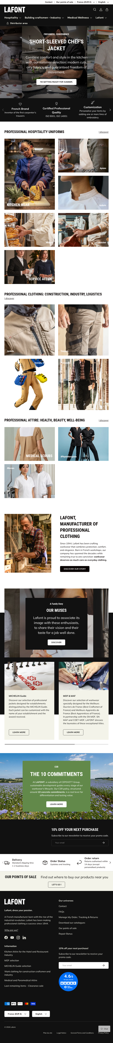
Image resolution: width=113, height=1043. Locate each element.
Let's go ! (56, 884)
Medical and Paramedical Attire (20, 980)
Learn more (19, 732)
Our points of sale (64, 2)
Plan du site (47, 1033)
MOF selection (11, 960)
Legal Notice (61, 1033)
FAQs (61, 911)
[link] (17, 23)
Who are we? (11, 930)
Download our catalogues (72, 922)
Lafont (12, 1027)
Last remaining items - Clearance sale (23, 985)
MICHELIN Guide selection (17, 966)
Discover (56, 642)
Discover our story (75, 569)
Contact (48, 2)
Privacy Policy (103, 1033)
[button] (107, 10)
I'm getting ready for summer (56, 79)
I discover (104, 132)
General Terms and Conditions (82, 1033)
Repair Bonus (65, 933)
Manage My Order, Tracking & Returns (78, 917)
